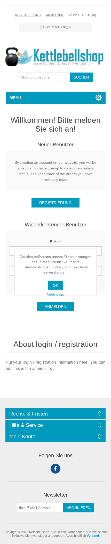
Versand (93, 536)
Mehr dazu (55, 294)
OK (55, 285)
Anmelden (55, 15)
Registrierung (28, 15)
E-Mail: (55, 242)
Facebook (55, 469)
